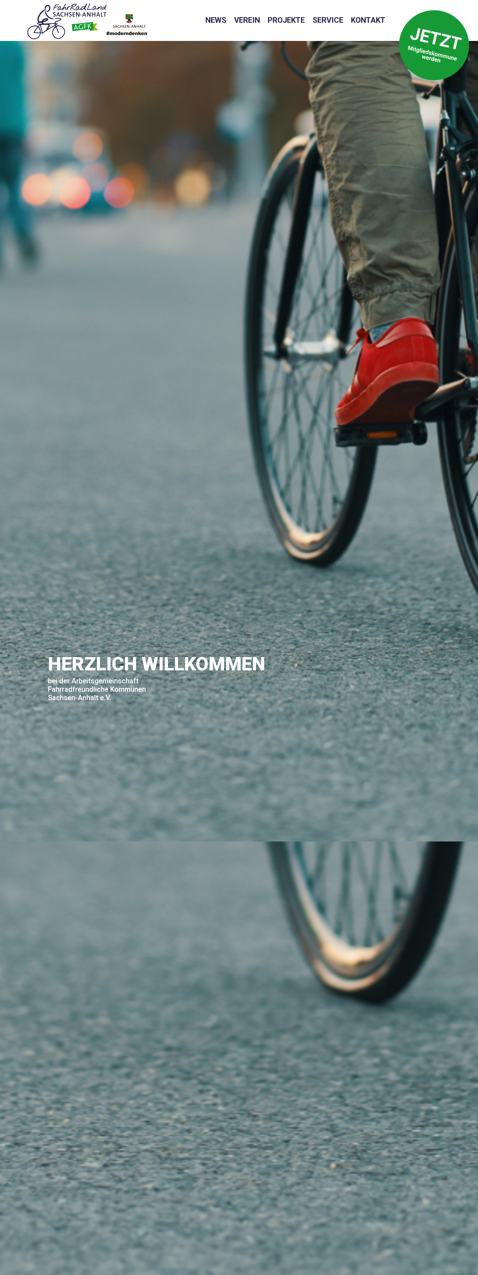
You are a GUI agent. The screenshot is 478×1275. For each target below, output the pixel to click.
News (215, 21)
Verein (247, 21)
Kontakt (368, 21)
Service (327, 21)
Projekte (286, 21)
